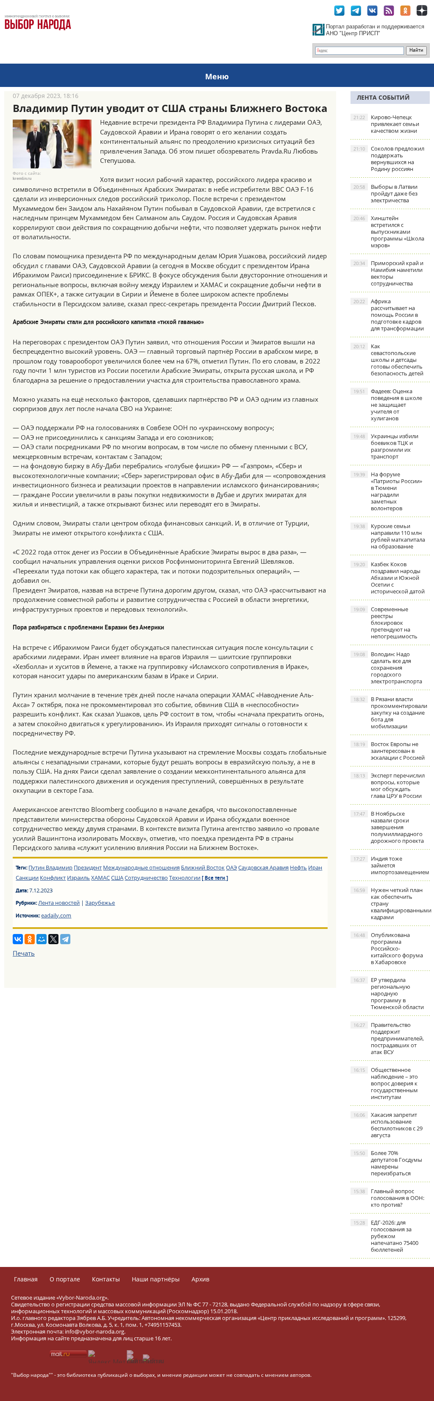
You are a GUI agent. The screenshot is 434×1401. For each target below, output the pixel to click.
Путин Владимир (50, 867)
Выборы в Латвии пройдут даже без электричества (385, 193)
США (117, 877)
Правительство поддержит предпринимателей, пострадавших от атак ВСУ (388, 1038)
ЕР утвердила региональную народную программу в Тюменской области (388, 993)
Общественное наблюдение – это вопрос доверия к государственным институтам (385, 1083)
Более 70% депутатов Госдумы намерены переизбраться (387, 1163)
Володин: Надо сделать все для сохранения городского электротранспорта (387, 667)
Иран (315, 867)
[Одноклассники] (30, 939)
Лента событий (383, 97)
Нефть (298, 867)
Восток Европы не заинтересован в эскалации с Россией (389, 750)
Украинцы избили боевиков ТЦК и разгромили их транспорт (385, 446)
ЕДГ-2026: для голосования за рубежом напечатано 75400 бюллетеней (385, 1236)
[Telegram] (65, 939)
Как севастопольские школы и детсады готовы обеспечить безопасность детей (388, 359)
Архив (200, 1279)
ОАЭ (231, 867)
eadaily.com (56, 915)
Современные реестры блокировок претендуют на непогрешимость (385, 622)
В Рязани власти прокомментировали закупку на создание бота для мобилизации (390, 712)
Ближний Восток (203, 867)
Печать (24, 953)
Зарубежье (100, 902)
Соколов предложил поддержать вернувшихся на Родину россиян (388, 159)
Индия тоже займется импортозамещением (391, 865)
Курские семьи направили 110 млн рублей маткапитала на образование (389, 536)
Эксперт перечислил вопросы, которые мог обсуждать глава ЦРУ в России (389, 786)
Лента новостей (59, 902)
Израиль (78, 877)
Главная (26, 1279)
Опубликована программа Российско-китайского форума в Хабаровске (388, 948)
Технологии (184, 877)
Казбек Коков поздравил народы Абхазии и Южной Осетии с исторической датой (389, 577)
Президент (88, 867)
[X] (53, 939)
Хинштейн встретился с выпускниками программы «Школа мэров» (388, 231)
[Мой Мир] (41, 939)
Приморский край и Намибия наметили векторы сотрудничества (388, 273)
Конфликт (53, 877)
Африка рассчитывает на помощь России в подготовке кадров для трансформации (388, 314)
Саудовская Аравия (263, 867)
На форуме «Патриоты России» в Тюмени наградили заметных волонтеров (387, 491)
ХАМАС (100, 877)
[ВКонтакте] (18, 939)
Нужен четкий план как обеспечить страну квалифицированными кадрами (391, 903)
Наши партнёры (156, 1279)
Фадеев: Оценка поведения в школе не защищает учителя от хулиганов (387, 404)
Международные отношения (141, 867)
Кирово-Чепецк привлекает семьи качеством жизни (386, 123)
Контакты (106, 1279)
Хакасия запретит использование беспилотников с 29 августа (388, 1125)
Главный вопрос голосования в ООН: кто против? (388, 1197)
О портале (65, 1279)
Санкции (27, 877)
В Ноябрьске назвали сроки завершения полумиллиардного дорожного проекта (388, 827)
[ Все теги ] (215, 878)
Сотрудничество (146, 877)
